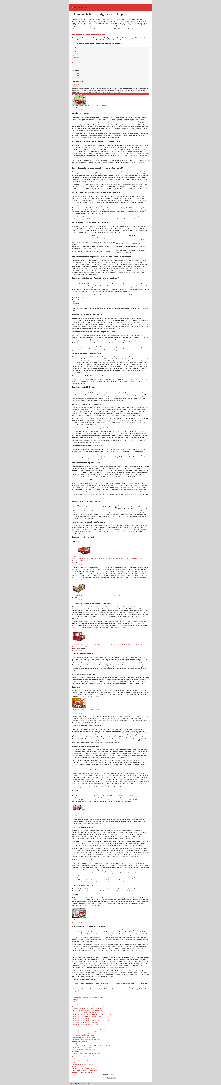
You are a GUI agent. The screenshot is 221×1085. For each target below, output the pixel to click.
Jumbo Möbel (76, 57)
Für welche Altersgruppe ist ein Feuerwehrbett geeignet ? (88, 1009)
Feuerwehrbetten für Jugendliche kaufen (84, 1037)
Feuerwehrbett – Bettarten (79, 1041)
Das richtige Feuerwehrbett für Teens (83, 1035)
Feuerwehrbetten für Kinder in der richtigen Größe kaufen (89, 1030)
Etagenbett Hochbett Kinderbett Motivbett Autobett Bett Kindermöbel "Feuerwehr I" (96, 919)
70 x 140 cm (75, 74)
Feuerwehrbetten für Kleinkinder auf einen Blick (86, 1024)
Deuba (74, 55)
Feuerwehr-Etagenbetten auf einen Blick (83, 1072)
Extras (104, 2)
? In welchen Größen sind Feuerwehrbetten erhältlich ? (88, 1007)
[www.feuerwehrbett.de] (110, 7)
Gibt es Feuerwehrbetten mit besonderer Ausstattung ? (88, 1010)
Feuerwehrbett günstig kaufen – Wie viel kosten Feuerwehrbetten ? (91, 1014)
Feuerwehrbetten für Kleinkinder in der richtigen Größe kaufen (90, 1020)
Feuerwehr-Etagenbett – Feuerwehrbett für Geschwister (88, 1068)
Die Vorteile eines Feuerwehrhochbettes (83, 1063)
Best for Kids (75, 51)
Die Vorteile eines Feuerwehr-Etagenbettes (84, 1070)
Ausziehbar (75, 86)
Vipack (74, 65)
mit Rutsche (75, 84)
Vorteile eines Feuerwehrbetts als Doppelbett (85, 1055)
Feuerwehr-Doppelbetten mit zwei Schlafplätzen (86, 1053)
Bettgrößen (75, 1001)
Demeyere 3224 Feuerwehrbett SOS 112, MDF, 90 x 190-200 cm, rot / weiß (93, 105)
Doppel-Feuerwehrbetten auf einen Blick (84, 1057)
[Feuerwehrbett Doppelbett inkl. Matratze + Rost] (79, 707)
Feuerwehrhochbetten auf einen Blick (83, 1064)
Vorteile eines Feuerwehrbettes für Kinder (84, 1028)
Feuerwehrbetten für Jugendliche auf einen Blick (86, 1039)
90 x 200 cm (75, 77)
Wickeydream (76, 67)
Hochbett (74, 1059)
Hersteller (86, 2)
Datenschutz (80, 1083)
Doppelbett (75, 1051)
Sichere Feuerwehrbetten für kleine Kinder (84, 1022)
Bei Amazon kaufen (77, 109)
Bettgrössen (96, 2)
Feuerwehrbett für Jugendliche (81, 1034)
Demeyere (75, 53)
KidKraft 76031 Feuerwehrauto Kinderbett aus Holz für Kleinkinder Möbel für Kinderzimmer (98, 596)
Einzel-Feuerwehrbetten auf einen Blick (83, 1049)
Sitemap (86, 1083)
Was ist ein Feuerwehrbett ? (80, 1005)
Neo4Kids (75, 61)
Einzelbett (75, 1043)
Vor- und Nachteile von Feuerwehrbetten (84, 1012)
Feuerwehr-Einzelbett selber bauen (82, 1047)
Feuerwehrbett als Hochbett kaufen (82, 1061)
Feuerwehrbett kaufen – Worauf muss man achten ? (87, 1016)
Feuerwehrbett (98, 21)
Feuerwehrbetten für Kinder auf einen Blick (84, 1032)
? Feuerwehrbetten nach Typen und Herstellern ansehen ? (89, 997)
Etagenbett (75, 1066)
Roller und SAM (76, 63)
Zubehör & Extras (77, 1003)
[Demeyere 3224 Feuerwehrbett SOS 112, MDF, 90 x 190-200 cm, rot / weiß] (79, 103)
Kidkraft (74, 59)
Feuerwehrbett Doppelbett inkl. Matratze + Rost (86, 709)
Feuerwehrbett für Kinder (79, 1026)
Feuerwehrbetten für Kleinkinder (81, 1018)
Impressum (72, 1083)
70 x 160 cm (75, 76)
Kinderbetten (113, 2)
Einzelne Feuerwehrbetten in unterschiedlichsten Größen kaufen (91, 1045)
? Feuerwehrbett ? (75, 2)
